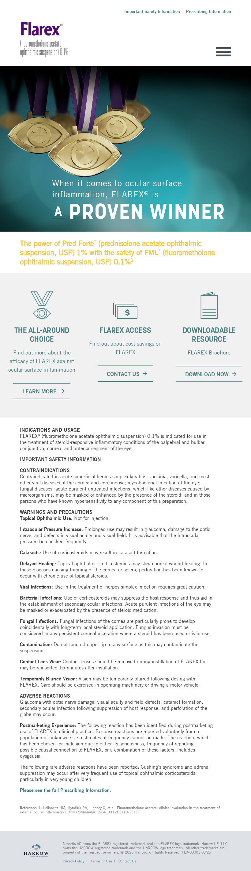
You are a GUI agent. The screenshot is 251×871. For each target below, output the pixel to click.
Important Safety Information (152, 11)
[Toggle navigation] (223, 51)
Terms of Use (101, 861)
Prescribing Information (208, 11)
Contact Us (127, 861)
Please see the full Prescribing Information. (65, 790)
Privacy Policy (73, 861)
